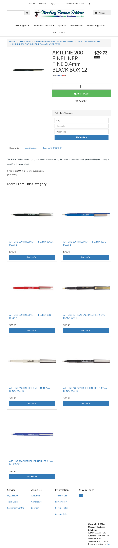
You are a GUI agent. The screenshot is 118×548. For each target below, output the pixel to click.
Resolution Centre (15, 508)
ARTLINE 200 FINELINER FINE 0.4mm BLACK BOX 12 (36, 44)
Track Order (12, 501)
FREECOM (58, 32)
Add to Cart (82, 93)
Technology (75, 25)
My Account (12, 495)
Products (31, 4)
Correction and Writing (44, 41)
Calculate (82, 137)
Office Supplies (21, 25)
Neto (108, 544)
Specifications (31, 148)
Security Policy (61, 514)
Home (12, 41)
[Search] (27, 12)
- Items (101, 13)
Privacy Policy (61, 501)
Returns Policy (61, 508)
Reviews (46, 148)
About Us (42, 4)
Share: (55, 75)
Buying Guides (55, 4)
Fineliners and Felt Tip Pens (69, 41)
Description (14, 148)
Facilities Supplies (95, 25)
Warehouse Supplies (43, 25)
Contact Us (36, 501)
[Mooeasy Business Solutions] (59, 13)
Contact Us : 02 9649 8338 (75, 4)
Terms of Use (61, 495)
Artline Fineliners (92, 41)
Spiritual (62, 25)
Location (35, 508)
